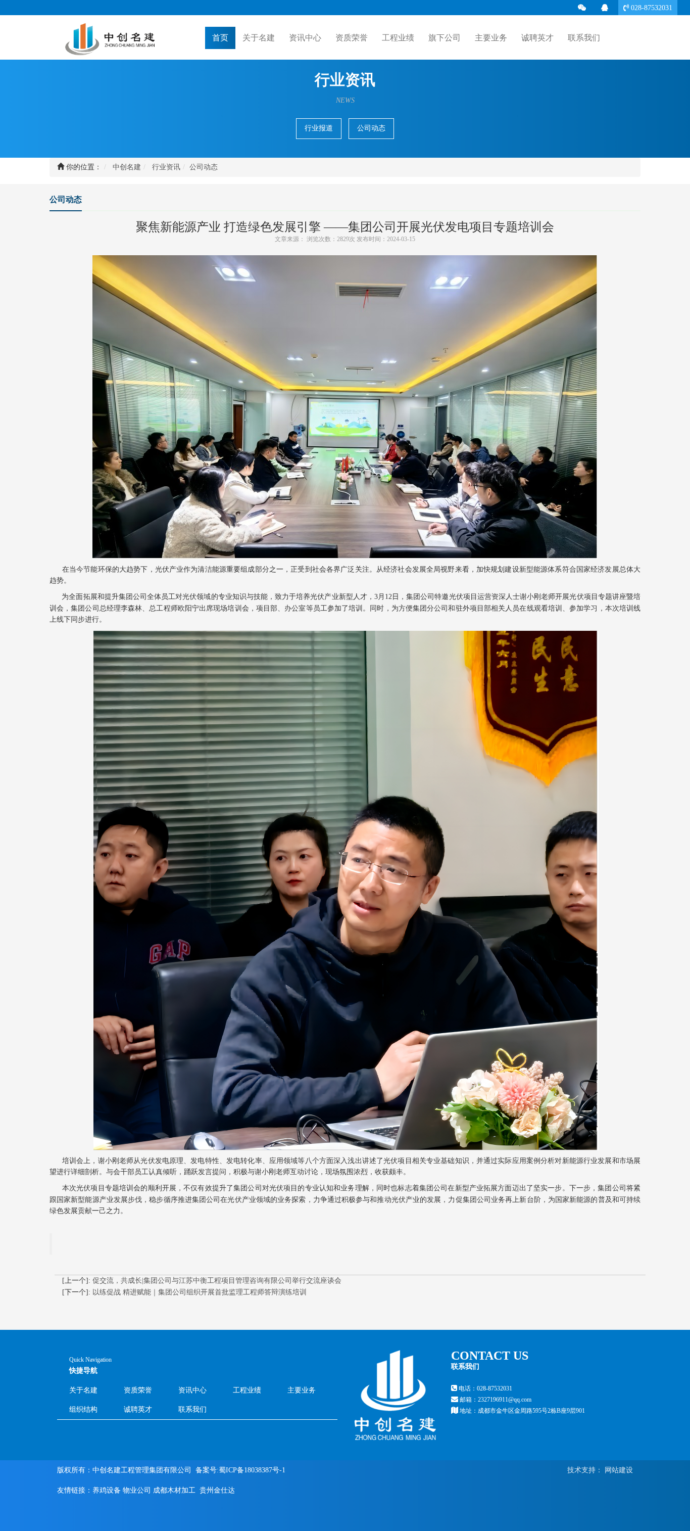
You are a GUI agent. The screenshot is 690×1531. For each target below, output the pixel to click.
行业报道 (319, 128)
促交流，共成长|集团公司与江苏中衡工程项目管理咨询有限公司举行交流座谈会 (216, 1280)
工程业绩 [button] (398, 37)
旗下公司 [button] (444, 37)
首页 (220, 37)
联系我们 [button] (584, 37)
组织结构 (83, 1409)
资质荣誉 (351, 37)
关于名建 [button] (258, 37)
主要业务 (301, 1390)
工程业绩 (247, 1390)
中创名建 (127, 167)
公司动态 (371, 128)
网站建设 (618, 1470)
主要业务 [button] (491, 37)
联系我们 (192, 1409)
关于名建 (83, 1390)
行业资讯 (166, 167)
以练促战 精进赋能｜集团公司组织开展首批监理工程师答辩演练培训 (199, 1292)
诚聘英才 (537, 37)
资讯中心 (192, 1390)
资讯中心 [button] (305, 37)
